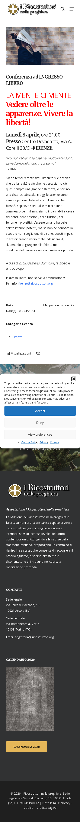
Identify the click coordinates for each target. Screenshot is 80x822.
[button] (73, 379)
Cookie (28, 808)
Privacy (44, 442)
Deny (40, 422)
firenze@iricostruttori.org (35, 283)
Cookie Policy (29, 442)
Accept (40, 411)
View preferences (40, 434)
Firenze (17, 337)
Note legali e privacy (56, 803)
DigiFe (52, 808)
